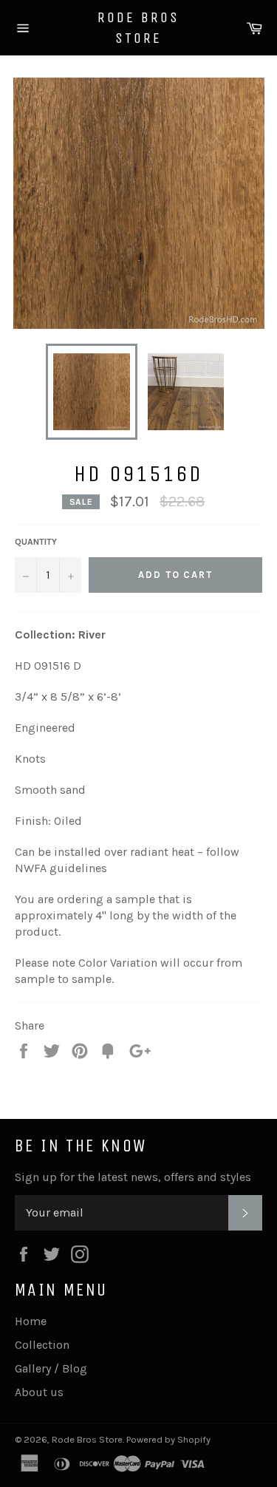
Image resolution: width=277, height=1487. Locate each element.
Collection (42, 1345)
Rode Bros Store (138, 28)
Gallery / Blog (51, 1368)
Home (31, 1321)
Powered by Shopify (168, 1439)
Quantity (36, 542)
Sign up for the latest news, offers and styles (133, 1177)
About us (39, 1392)
